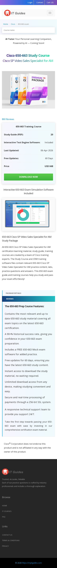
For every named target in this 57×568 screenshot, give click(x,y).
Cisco (13, 24)
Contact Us (7, 535)
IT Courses (7, 511)
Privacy (5, 546)
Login (30, 2)
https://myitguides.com (32, 563)
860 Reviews (8, 119)
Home (5, 24)
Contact (39, 2)
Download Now (28, 177)
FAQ (3, 517)
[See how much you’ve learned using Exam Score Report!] (27, 213)
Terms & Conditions (11, 540)
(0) (50, 2)
